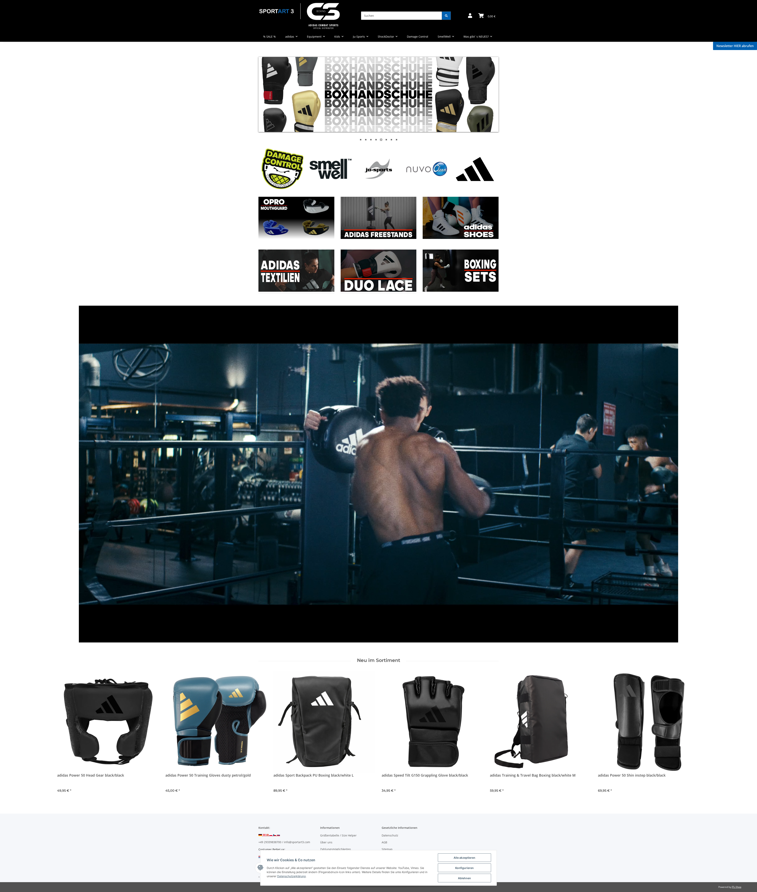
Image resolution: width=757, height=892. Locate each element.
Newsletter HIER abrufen (735, 46)
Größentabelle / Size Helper (338, 835)
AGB (384, 842)
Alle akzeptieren (464, 857)
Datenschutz (390, 835)
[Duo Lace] (379, 217)
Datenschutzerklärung (291, 876)
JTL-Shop (736, 887)
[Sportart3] (299, 15)
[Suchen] (446, 15)
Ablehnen (464, 878)
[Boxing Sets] (461, 217)
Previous (268, 168)
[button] (470, 15)
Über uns (326, 842)
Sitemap (387, 849)
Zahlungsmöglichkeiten (335, 849)
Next (489, 168)
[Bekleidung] (296, 217)
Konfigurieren (464, 868)
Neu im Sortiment (378, 660)
